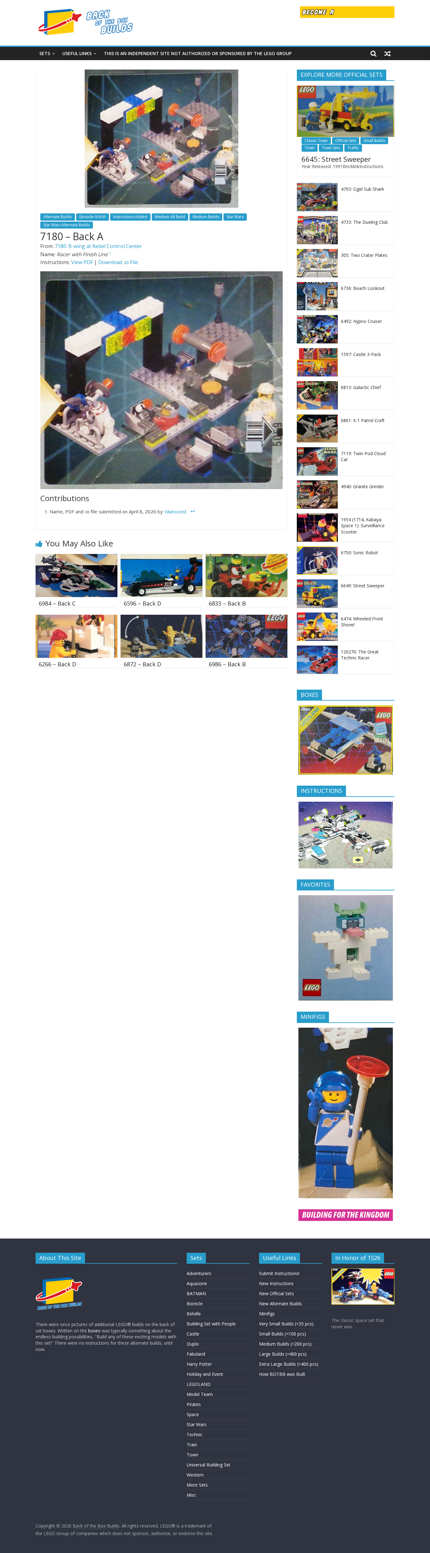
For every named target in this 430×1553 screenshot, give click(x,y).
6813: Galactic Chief (361, 387)
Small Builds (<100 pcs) (282, 1334)
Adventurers (199, 1273)
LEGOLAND (199, 1384)
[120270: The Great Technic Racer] (317, 649)
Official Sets (345, 140)
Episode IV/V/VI (92, 216)
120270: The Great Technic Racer (360, 655)
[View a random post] (387, 53)
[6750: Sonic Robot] (317, 550)
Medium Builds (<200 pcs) (285, 1344)
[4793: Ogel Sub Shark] (317, 186)
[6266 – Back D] (76, 618)
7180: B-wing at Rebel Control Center (98, 246)
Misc (191, 1495)
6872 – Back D (142, 664)
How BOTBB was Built (282, 1374)
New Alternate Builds (280, 1304)
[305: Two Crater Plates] (317, 252)
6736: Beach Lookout (363, 288)
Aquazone (197, 1283)
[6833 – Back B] (246, 557)
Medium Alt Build (170, 216)
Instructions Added (130, 216)
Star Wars (235, 216)
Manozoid (175, 511)
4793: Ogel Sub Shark (362, 189)
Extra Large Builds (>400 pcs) (288, 1364)
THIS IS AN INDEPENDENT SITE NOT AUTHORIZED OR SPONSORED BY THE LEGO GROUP (197, 53)
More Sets (197, 1485)
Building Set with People (211, 1324)
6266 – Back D (57, 664)
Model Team (200, 1394)
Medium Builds (206, 216)
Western (195, 1475)
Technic (194, 1434)
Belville (194, 1314)
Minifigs (267, 1314)
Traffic (353, 147)
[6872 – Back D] (161, 618)
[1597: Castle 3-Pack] (317, 351)
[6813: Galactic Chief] (317, 384)
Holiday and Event (205, 1374)
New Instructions (276, 1283)
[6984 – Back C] (76, 557)
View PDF (82, 262)
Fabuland (196, 1354)
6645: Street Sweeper (336, 159)
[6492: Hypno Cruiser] (317, 318)
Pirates (194, 1404)
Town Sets (331, 147)
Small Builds (374, 140)
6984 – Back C (57, 603)
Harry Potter (199, 1364)
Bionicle (195, 1304)
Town (309, 147)
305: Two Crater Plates (364, 255)
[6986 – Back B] (246, 618)
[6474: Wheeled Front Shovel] (317, 616)
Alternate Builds (57, 216)
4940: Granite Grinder (362, 486)
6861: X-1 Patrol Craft (363, 420)
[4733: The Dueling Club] (317, 219)
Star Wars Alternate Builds (66, 225)
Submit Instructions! (279, 1273)
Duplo (193, 1344)
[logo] (59, 1271)
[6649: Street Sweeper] (317, 583)
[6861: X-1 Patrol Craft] (317, 418)
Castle (193, 1334)
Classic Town (316, 140)
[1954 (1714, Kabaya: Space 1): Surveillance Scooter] (317, 517)
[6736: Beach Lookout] (317, 285)
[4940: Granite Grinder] (317, 484)
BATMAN (196, 1293)
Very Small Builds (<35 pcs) (286, 1324)
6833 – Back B (227, 603)
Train (192, 1445)
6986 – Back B (227, 664)
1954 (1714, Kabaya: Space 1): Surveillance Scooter (363, 526)
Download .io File (118, 262)
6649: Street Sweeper (362, 586)
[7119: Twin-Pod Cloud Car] (317, 451)
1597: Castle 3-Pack (361, 354)
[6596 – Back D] (161, 557)
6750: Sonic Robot (359, 553)
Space (193, 1414)
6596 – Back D (142, 603)
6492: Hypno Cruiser (361, 321)
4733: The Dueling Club (364, 222)
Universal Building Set (208, 1465)
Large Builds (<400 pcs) (283, 1354)
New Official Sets (276, 1293)
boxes (94, 1331)
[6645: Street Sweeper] (345, 89)
